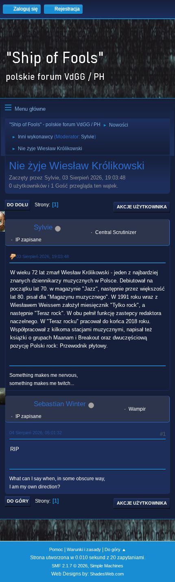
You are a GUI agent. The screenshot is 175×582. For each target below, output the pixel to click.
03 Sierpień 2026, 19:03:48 (42, 256)
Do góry (17, 501)
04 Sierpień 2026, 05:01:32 (35, 432)
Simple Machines (106, 565)
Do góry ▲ (115, 549)
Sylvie (87, 137)
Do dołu (17, 204)
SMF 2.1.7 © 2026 (70, 565)
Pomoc (56, 549)
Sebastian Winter (60, 404)
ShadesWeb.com (107, 573)
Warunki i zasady (84, 549)
